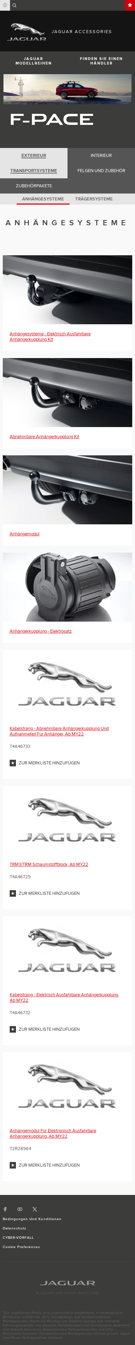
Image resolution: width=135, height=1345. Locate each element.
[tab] (34, 155)
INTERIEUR (101, 155)
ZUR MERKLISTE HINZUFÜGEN (49, 763)
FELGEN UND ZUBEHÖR (101, 171)
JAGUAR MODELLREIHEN (34, 61)
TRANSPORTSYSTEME (33, 171)
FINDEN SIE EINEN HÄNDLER (101, 61)
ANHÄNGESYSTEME (43, 199)
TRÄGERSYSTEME (94, 199)
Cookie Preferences (21, 1247)
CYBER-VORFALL (18, 1238)
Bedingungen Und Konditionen (32, 1219)
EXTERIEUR (33, 155)
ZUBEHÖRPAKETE (34, 186)
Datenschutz (14, 1228)
